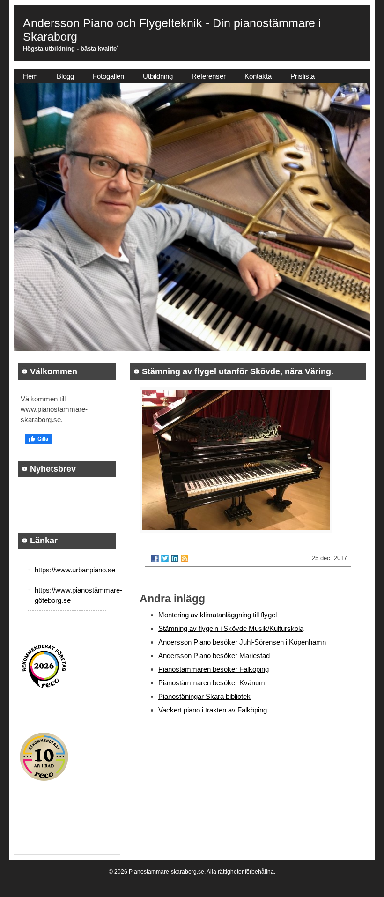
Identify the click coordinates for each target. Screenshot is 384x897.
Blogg (65, 76)
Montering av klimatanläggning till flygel (217, 615)
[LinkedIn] (174, 558)
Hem (30, 76)
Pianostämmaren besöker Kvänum (211, 683)
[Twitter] (165, 558)
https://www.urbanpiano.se (75, 570)
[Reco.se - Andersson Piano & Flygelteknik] (44, 666)
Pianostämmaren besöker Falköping (213, 669)
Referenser (209, 76)
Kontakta (258, 76)
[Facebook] (155, 558)
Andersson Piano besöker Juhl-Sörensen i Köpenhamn (242, 642)
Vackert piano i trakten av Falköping (212, 710)
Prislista (302, 76)
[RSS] (184, 558)
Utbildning (158, 76)
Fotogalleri (108, 76)
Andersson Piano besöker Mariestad (214, 656)
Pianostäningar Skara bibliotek (204, 696)
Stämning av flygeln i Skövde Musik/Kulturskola (230, 628)
